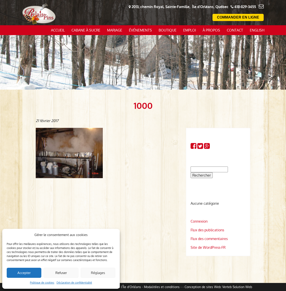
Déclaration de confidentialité (74, 282)
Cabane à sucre (86, 30)
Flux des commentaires (209, 238)
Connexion (199, 221)
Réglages (98, 273)
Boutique (168, 30)
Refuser (61, 273)
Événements (140, 30)
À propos (211, 30)
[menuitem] (257, 30)
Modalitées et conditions (162, 287)
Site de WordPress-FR (208, 247)
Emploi (189, 30)
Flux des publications (207, 230)
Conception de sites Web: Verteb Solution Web (218, 287)
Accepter (24, 273)
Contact (235, 30)
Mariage (114, 30)
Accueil (58, 30)
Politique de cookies (42, 282)
